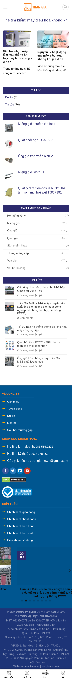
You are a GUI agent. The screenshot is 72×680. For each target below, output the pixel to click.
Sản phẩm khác (17, 245)
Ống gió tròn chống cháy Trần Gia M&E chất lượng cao (38, 360)
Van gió (12, 260)
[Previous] (2, 570)
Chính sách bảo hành (20, 526)
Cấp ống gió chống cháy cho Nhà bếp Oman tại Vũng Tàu (41, 289)
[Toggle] (66, 223)
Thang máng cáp (18, 253)
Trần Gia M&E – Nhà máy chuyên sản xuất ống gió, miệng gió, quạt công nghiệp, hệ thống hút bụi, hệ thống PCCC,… (41, 308)
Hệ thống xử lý (16, 215)
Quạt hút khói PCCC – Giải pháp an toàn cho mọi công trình (39, 344)
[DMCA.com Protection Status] (14, 479)
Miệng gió (13, 223)
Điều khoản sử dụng (20, 540)
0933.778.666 (39, 453)
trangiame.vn (31, 666)
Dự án (9, 97)
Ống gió (12, 230)
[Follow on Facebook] (5, 470)
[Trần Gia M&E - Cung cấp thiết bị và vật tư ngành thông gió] (35, 7)
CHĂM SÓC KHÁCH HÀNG (19, 438)
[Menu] (5, 7)
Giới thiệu (13, 401)
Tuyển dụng (14, 408)
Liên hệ (12, 422)
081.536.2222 (44, 446)
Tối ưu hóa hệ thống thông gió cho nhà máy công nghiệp (42, 328)
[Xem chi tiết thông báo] (17, 491)
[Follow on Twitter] (13, 470)
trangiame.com (50, 666)
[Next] (70, 570)
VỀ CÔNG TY (10, 393)
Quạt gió (12, 238)
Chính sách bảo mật (20, 533)
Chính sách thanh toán (21, 519)
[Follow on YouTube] (27, 470)
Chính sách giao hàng (21, 512)
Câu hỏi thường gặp (20, 430)
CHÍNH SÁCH (10, 504)
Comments (25, 317)
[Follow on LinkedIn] (20, 470)
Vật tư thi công (16, 268)
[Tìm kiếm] (65, 7)
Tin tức (9, 104)
